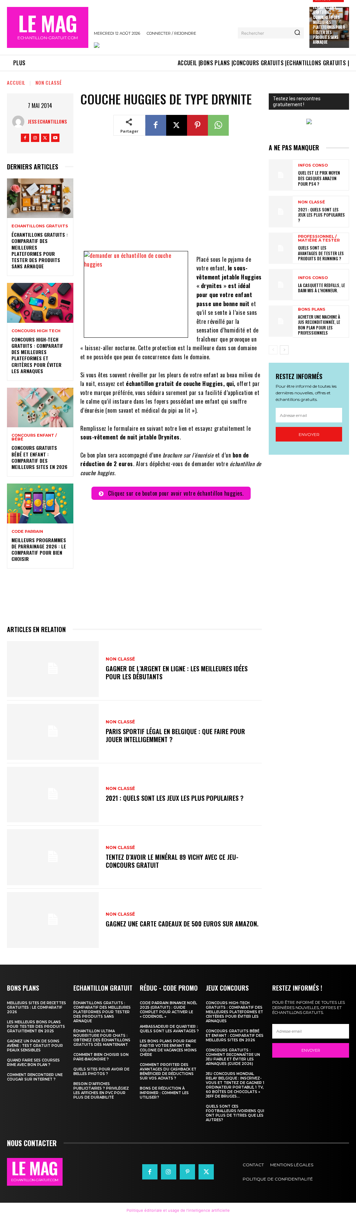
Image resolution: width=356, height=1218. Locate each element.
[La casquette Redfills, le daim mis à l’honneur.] (281, 284)
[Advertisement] (171, 197)
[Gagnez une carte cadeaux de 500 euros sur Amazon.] (53, 920)
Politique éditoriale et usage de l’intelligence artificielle (178, 1210)
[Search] (297, 33)
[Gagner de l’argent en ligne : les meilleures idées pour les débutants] (53, 669)
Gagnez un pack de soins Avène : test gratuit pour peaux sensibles (35, 1045)
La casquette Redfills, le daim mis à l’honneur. (321, 288)
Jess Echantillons (47, 121)
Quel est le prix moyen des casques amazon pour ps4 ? (319, 178)
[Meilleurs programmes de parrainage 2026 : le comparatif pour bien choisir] (40, 503)
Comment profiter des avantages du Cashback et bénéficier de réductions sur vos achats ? (168, 1071)
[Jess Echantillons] (20, 122)
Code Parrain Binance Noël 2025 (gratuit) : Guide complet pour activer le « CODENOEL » (168, 1010)
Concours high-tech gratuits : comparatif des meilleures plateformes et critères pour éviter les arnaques (37, 355)
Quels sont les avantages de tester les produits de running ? (321, 253)
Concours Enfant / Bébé (34, 437)
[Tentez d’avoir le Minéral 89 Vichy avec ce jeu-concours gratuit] (53, 857)
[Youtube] (55, 138)
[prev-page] (273, 349)
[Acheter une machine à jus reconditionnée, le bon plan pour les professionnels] (281, 321)
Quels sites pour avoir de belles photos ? (101, 1071)
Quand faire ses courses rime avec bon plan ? (33, 1062)
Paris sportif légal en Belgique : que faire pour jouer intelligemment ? (175, 735)
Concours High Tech (35, 331)
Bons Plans (311, 309)
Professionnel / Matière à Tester (319, 238)
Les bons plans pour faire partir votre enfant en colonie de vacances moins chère (168, 1048)
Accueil (16, 82)
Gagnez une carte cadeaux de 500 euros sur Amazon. (182, 923)
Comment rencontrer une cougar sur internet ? (35, 1077)
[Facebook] (25, 138)
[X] (45, 138)
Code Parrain (27, 532)
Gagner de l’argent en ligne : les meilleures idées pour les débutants (177, 672)
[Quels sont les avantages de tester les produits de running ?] (281, 248)
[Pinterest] (197, 125)
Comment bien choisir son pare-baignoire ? (101, 1056)
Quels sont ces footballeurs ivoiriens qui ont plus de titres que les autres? (235, 1113)
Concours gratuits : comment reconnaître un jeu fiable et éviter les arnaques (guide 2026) (233, 1057)
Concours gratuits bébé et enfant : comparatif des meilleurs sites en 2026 (39, 457)
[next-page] (284, 349)
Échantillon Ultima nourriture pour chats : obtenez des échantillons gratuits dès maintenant (101, 1038)
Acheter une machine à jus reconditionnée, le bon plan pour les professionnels (319, 325)
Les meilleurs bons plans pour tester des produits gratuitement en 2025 (36, 1026)
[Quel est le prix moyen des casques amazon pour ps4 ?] (281, 175)
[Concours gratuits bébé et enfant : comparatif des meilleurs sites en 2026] (40, 407)
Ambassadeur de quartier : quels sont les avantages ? (169, 1028)
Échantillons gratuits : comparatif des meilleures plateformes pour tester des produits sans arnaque (329, 25)
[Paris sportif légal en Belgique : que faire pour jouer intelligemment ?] (53, 732)
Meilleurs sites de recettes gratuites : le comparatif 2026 (36, 1007)
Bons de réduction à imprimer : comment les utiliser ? (164, 1093)
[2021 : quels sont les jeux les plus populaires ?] (53, 795)
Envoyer (309, 434)
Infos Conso (313, 165)
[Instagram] (35, 138)
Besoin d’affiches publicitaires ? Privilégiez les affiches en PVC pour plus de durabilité (101, 1091)
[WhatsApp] (218, 125)
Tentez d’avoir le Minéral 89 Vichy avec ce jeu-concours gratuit (172, 861)
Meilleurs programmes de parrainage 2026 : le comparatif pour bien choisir (38, 549)
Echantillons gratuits (39, 226)
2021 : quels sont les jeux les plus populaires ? (174, 798)
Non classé (48, 82)
